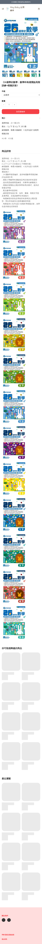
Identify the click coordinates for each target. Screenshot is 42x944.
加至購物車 (20, 111)
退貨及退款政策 (9, 934)
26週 (11, 138)
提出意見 (4, 939)
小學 (4, 138)
